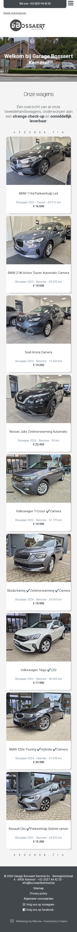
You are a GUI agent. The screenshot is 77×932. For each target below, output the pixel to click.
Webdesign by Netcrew (29, 921)
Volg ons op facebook (40, 909)
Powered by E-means (55, 921)
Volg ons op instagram (40, 904)
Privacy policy (38, 893)
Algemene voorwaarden (38, 898)
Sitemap (38, 888)
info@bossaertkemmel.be (38, 883)
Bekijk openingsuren (15, 13)
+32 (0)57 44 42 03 (50, 879)
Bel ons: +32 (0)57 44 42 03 (35, 3)
